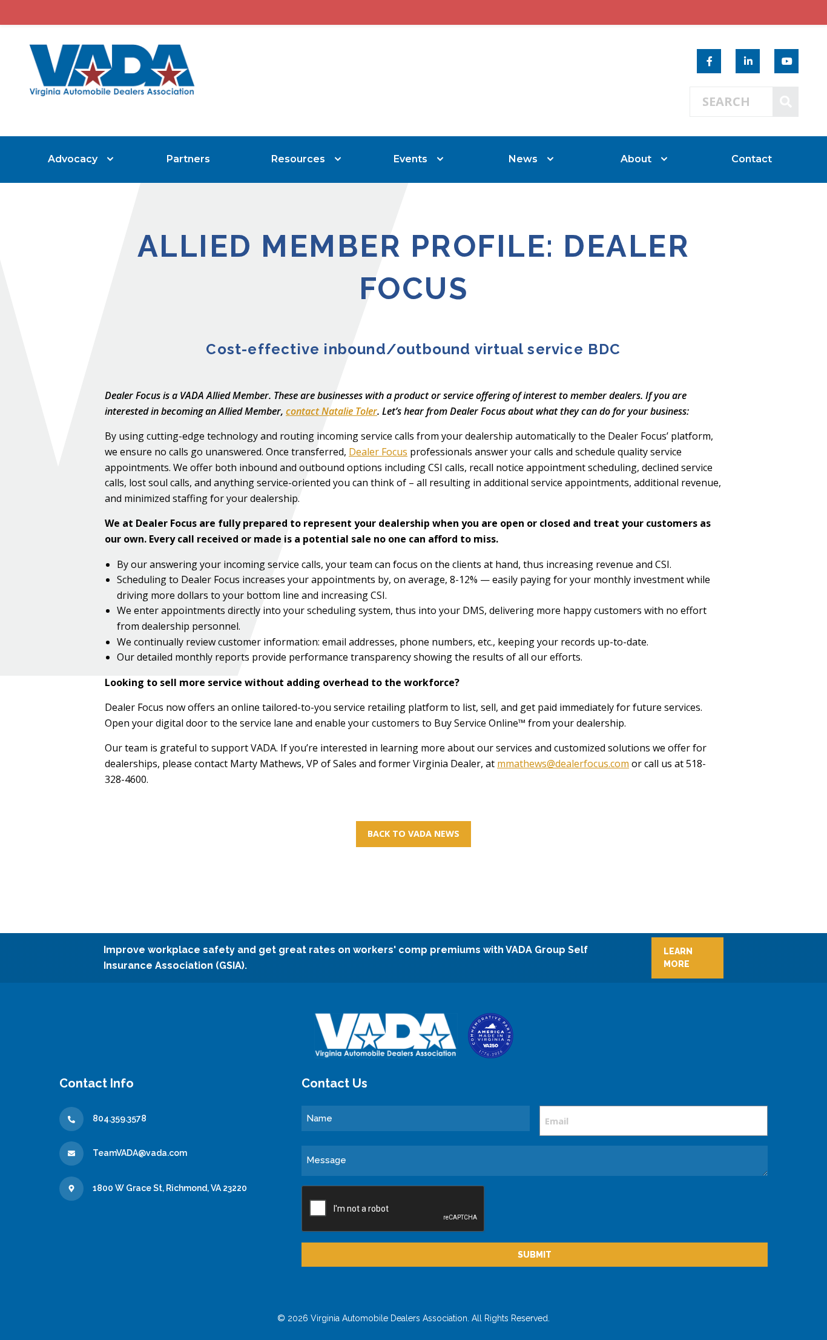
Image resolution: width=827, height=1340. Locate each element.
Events (410, 159)
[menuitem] (75, 159)
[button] (413, 834)
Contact (751, 159)
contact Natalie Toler (331, 411)
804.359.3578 (120, 1118)
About (636, 159)
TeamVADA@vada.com (140, 1153)
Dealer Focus (378, 451)
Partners (188, 159)
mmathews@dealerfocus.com (563, 763)
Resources (298, 159)
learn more (678, 957)
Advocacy (72, 159)
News (523, 159)
